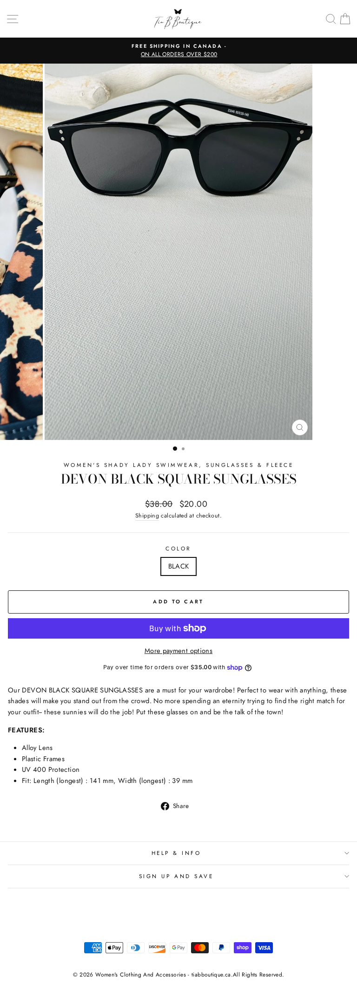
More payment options (178, 651)
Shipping (147, 515)
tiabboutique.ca (211, 974)
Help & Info (176, 853)
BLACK (178, 566)
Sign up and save (176, 876)
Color (178, 548)
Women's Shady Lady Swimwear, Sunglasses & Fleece (179, 465)
